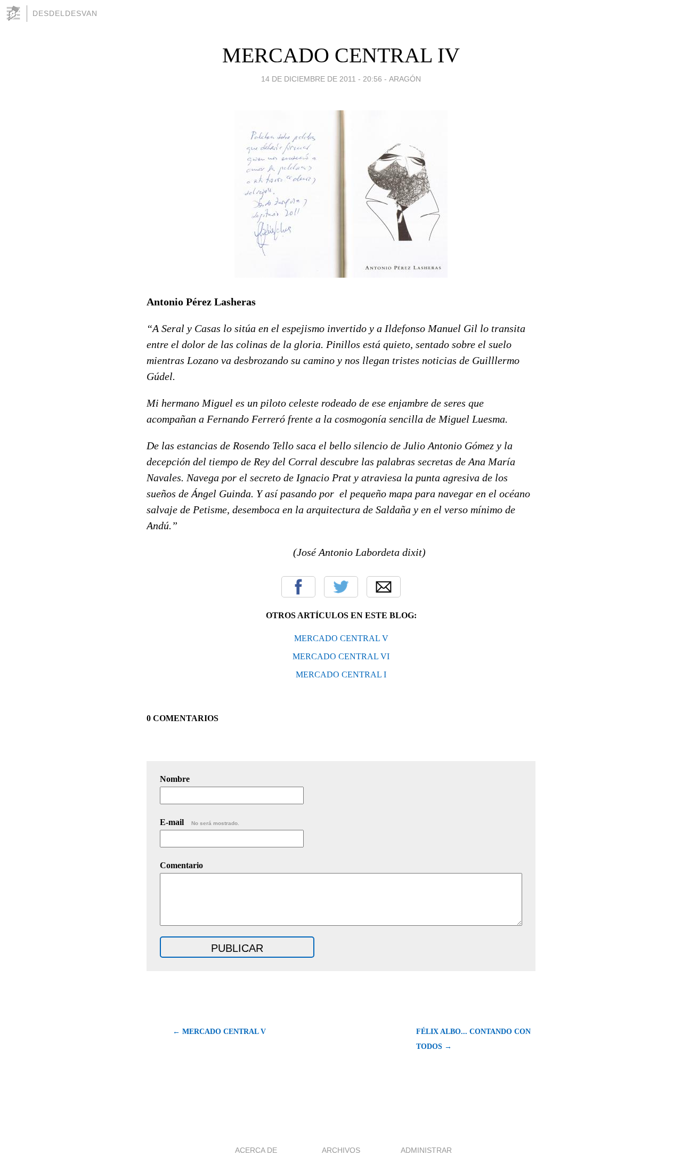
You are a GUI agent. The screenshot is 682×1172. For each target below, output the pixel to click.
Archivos (341, 1150)
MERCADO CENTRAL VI (341, 656)
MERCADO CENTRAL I (341, 674)
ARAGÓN (405, 79)
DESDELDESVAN (65, 13)
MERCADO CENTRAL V (341, 638)
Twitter (341, 586)
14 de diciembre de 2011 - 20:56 (321, 79)
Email (384, 586)
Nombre (175, 778)
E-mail (199, 822)
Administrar (426, 1150)
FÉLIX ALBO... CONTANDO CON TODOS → (473, 1039)
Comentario (181, 865)
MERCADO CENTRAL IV (341, 55)
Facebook (298, 586)
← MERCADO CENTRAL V (219, 1032)
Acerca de (256, 1150)
